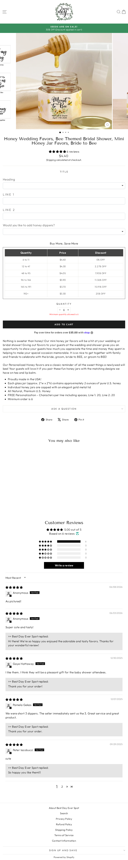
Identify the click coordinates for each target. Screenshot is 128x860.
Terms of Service (64, 835)
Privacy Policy (64, 818)
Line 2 (9, 210)
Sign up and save (63, 850)
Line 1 (8, 194)
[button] (58, 151)
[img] (14, 587)
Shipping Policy (64, 829)
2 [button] (62, 786)
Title (64, 171)
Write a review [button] (64, 565)
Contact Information (64, 840)
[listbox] (64, 185)
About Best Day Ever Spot (64, 808)
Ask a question (63, 408)
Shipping (51, 159)
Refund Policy (64, 824)
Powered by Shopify (64, 857)
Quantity (64, 303)
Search (64, 813)
